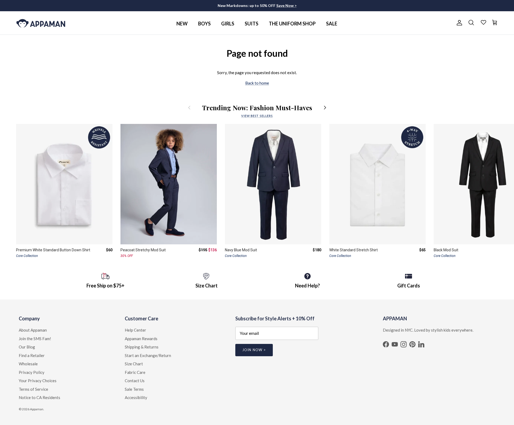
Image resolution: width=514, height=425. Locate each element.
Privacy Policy (31, 372)
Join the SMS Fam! (35, 338)
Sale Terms (134, 389)
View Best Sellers (257, 115)
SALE (331, 23)
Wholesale (28, 363)
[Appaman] (41, 23)
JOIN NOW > (254, 350)
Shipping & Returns (141, 346)
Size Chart (134, 363)
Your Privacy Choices (37, 380)
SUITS (251, 23)
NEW (182, 23)
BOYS (204, 23)
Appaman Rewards (141, 338)
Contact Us (135, 380)
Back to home (257, 83)
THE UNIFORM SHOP (292, 23)
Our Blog (27, 346)
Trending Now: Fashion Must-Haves (257, 107)
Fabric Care (135, 372)
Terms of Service (33, 389)
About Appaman (33, 330)
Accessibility (136, 397)
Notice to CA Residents (39, 397)
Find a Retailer (32, 355)
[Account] (458, 23)
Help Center (135, 330)
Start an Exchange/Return (148, 355)
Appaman (36, 409)
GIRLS (227, 23)
